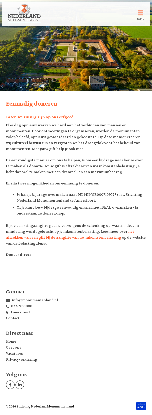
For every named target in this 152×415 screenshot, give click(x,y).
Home (11, 341)
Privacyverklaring (21, 359)
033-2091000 (21, 306)
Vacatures (14, 353)
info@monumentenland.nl (35, 300)
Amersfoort (20, 312)
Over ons (13, 347)
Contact (12, 318)
